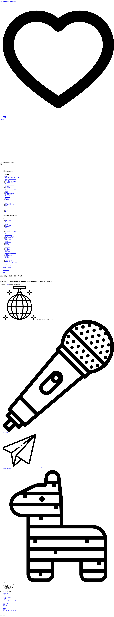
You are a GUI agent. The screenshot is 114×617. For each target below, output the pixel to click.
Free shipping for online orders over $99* (8, 1)
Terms (4, 599)
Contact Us (5, 594)
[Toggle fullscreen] (1, 615)
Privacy (4, 598)
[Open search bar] (0, 161)
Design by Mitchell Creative (6, 612)
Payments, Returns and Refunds (9, 600)
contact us (7, 284)
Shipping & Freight (7, 597)
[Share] (3, 615)
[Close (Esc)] (4, 615)
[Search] (1, 164)
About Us (5, 596)
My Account (5, 593)
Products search (3, 162)
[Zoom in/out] (0, 615)
